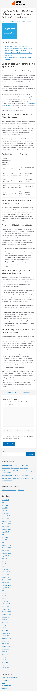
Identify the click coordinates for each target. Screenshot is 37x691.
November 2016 (6, 611)
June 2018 (4, 561)
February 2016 (6, 633)
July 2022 (4, 542)
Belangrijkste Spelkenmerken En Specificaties (17, 46)
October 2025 (5, 526)
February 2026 (6, 516)
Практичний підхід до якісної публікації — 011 (15, 465)
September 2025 (6, 529)
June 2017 (4, 593)
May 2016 (4, 625)
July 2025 (4, 534)
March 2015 (5, 662)
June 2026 (5, 505)
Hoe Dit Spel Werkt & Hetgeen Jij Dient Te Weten (18, 48)
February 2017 (6, 603)
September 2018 (6, 553)
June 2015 (4, 654)
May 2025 (4, 540)
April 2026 (4, 510)
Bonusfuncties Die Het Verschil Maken (15, 50)
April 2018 (4, 566)
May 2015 (4, 657)
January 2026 (6, 518)
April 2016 (4, 627)
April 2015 (4, 659)
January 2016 (5, 635)
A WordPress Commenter (9, 490)
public (3, 683)
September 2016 (6, 614)
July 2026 (4, 502)
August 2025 (5, 532)
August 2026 (5, 500)
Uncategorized (17, 21)
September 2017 (6, 585)
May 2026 (4, 508)
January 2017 (5, 606)
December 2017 (6, 577)
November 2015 (6, 641)
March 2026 (5, 513)
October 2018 (5, 550)
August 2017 (5, 587)
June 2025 (5, 537)
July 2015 (4, 651)
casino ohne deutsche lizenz (9, 677)
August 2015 (5, 649)
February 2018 (6, 571)
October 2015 (5, 643)
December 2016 (6, 609)
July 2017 (4, 590)
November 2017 (6, 580)
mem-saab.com (6, 680)
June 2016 (5, 622)
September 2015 (6, 646)
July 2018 (4, 558)
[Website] (29, 431)
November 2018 (6, 547)
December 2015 (6, 638)
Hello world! (21, 490)
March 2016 (5, 630)
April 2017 (4, 598)
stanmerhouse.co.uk (7, 685)
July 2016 (4, 619)
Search (4, 451)
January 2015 (5, 667)
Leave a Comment (7, 21)
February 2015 (6, 665)
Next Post (26, 392)
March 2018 (5, 569)
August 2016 (5, 617)
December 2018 (6, 545)
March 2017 (5, 601)
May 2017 (4, 595)
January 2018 (5, 574)
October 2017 (5, 582)
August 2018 (5, 556)
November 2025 (6, 524)
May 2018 (4, 564)
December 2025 (6, 521)
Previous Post (11, 392)
